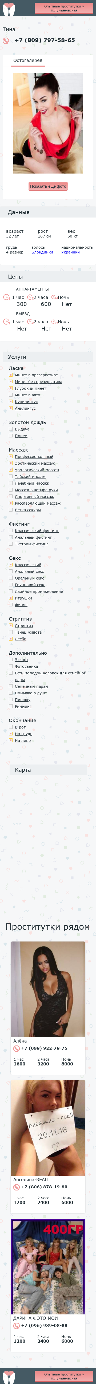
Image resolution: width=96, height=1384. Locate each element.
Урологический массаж (37, 470)
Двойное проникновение (39, 591)
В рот (20, 727)
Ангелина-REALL (31, 1179)
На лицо (23, 740)
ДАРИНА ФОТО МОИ (35, 1318)
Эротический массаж (35, 463)
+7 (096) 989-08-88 (43, 1325)
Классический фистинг (37, 530)
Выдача (22, 429)
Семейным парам (31, 686)
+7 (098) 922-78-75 (43, 1048)
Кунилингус (26, 401)
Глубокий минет (30, 388)
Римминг (23, 706)
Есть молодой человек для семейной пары (50, 676)
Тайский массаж (30, 476)
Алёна (20, 1041)
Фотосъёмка (26, 666)
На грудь (23, 733)
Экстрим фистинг (31, 544)
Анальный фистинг (33, 537)
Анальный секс (29, 571)
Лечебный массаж (32, 483)
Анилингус (25, 408)
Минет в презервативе (36, 375)
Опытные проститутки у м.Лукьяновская (64, 8)
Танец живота (28, 632)
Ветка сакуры (28, 510)
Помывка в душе (31, 693)
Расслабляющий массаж (38, 503)
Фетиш (21, 604)
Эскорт (21, 659)
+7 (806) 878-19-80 (43, 1186)
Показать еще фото (48, 186)
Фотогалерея (27, 60)
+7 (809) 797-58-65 (44, 40)
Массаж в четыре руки (36, 490)
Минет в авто (27, 395)
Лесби (20, 639)
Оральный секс (29, 578)
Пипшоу (22, 699)
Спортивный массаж (34, 496)
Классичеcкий (28, 564)
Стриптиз (24, 625)
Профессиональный (34, 456)
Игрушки (23, 598)
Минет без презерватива (38, 381)
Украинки (70, 252)
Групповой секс (30, 584)
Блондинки (42, 252)
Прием (21, 435)
